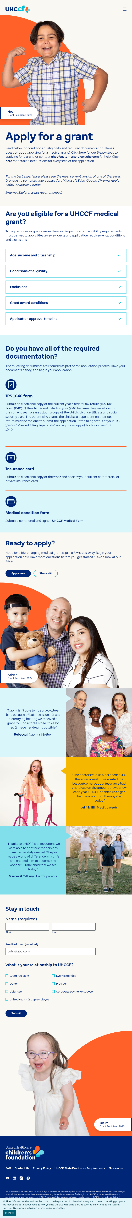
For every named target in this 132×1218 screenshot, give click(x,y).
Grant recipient (19, 976)
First (8, 932)
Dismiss (9, 1212)
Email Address (22, 944)
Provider (61, 983)
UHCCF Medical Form (68, 521)
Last (55, 932)
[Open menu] (124, 9)
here (82, 152)
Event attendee (66, 976)
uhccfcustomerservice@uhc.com (75, 157)
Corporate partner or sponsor (75, 991)
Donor (14, 983)
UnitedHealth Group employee (29, 999)
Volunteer (16, 991)
